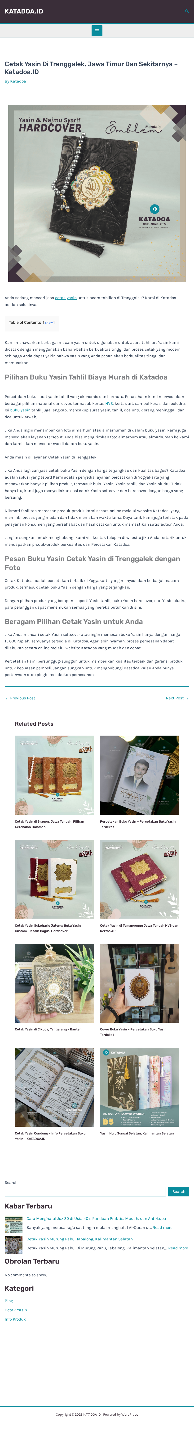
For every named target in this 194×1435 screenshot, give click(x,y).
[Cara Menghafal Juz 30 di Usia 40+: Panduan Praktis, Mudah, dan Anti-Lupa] (13, 1224)
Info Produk (15, 1319)
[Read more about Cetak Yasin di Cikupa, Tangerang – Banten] (54, 982)
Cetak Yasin (16, 1310)
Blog (9, 1300)
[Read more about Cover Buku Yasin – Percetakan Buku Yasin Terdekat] (139, 982)
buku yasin (20, 410)
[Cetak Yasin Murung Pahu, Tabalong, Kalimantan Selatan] (13, 1245)
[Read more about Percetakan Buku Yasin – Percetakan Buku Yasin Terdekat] (139, 774)
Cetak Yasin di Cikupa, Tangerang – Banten (48, 1029)
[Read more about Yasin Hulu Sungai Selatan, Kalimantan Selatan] (139, 1086)
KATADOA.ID (24, 11)
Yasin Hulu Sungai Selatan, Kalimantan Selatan (137, 1133)
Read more (162, 1227)
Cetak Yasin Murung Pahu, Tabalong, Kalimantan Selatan (80, 1239)
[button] (187, 11)
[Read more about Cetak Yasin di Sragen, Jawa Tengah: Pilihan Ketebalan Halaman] (54, 774)
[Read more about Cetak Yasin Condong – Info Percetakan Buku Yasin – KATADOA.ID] (54, 1086)
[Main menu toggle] (97, 30)
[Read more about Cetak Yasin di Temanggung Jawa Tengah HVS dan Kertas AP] (139, 878)
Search (11, 1182)
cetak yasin (66, 297)
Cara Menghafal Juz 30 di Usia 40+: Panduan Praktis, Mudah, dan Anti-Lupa (96, 1218)
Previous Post (20, 698)
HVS (109, 403)
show (49, 322)
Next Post (177, 698)
